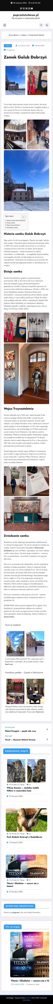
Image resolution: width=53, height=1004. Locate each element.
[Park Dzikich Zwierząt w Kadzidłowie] (26, 820)
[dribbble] (26, 8)
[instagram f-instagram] (21, 8)
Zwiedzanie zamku (12, 227)
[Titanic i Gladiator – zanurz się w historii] (26, 866)
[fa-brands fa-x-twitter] (24, 8)
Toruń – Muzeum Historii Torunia (20, 739)
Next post (8, 736)
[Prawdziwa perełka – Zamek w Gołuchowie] (25, 692)
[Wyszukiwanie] (41, 25)
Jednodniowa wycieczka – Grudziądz (25, 971)
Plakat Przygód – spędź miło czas (20, 731)
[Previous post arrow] (47, 729)
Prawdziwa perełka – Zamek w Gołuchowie (24, 672)
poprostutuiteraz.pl (26, 15)
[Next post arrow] (47, 739)
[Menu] (5, 25)
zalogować (16, 912)
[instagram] (29, 8)
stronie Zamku (9, 616)
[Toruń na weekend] (25, 644)
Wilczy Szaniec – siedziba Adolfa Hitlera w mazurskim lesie (23, 789)
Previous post (10, 727)
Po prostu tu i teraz (24, 46)
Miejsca (8, 46)
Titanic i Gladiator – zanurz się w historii (23, 885)
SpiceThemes (26, 991)
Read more (9, 664)
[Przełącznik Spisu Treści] (22, 217)
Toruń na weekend (13, 624)
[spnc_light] (47, 25)
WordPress (28, 989)
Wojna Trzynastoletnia (13, 225)
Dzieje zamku (11, 223)
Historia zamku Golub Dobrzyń (16, 220)
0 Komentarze (11, 50)
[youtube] (32, 8)
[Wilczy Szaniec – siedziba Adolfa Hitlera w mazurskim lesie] (26, 770)
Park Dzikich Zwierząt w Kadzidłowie (24, 837)
